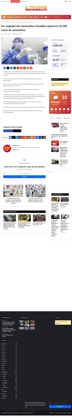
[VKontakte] (24, 68)
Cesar (4, 378)
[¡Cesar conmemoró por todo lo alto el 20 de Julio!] (39, 218)
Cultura (3, 350)
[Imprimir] (44, 137)
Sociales (25, 17)
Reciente (59, 118)
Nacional (3, 365)
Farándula (4, 356)
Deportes (3, 352)
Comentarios (66, 118)
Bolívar (4, 376)
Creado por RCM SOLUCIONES (27, 412)
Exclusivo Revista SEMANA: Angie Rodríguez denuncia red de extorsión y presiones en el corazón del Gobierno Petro (64, 152)
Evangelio (5, 395)
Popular (52, 118)
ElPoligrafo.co (16, 145)
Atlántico (5, 374)
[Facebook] (4, 68)
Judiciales (4, 363)
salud (3, 389)
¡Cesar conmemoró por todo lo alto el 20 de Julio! (30, 1)
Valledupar (5, 387)
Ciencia (3, 346)
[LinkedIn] (11, 68)
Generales (4, 359)
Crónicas (36, 17)
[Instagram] (18, 150)
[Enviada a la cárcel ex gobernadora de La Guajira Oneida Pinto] (55, 161)
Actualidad (10, 17)
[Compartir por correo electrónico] (41, 137)
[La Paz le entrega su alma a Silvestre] (55, 143)
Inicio (3, 22)
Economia (4, 354)
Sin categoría (4, 391)
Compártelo (9, 130)
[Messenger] (38, 137)
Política (42, 17)
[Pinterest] (17, 68)
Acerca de (60, 412)
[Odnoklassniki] (27, 68)
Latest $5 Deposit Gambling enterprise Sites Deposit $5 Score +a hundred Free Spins (59, 136)
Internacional (4, 361)
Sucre (4, 385)
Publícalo (18, 130)
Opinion (30, 17)
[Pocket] (31, 68)
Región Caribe (18, 17)
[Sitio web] (13, 150)
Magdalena (5, 382)
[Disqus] (24, 252)
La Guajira (5, 380)
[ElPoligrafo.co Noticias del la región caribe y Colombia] (36, 8)
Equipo (64, 412)
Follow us (58, 317)
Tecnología (4, 398)
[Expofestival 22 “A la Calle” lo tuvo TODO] (32, 328)
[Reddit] (21, 68)
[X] (8, 68)
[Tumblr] (14, 68)
